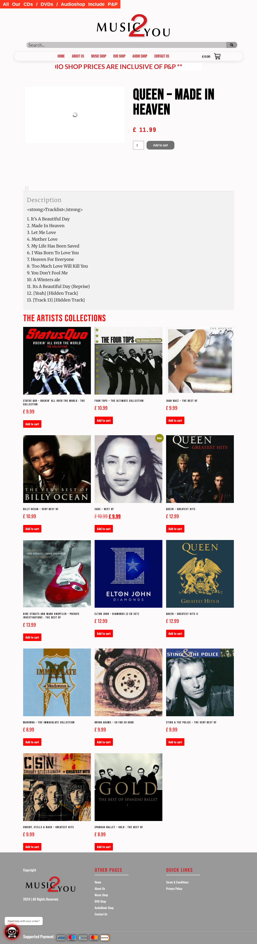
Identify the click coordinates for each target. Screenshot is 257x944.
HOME (61, 56)
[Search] (231, 45)
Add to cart (160, 145)
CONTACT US (161, 56)
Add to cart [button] (32, 424)
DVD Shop (119, 56)
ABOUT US (78, 56)
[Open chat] (12, 932)
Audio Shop (139, 56)
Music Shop (98, 56)
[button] (60, 4)
